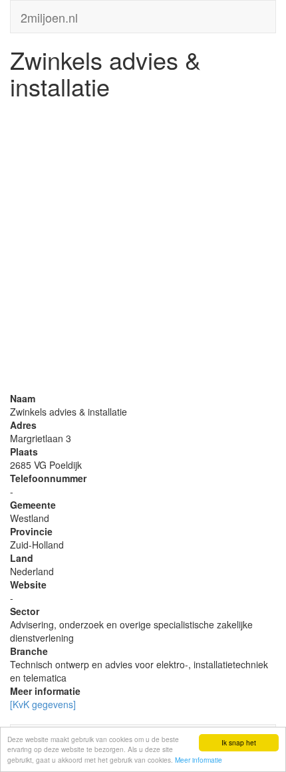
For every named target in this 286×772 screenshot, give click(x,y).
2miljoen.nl (49, 15)
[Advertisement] (143, 249)
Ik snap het (238, 742)
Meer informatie (198, 760)
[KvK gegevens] (43, 704)
